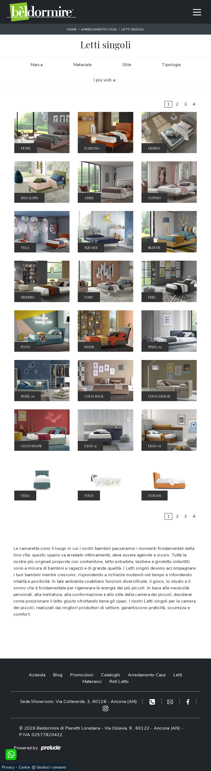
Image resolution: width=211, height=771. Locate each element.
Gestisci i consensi (51, 767)
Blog (57, 675)
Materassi (92, 682)
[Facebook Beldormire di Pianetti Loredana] (188, 702)
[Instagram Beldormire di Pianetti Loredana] (105, 708)
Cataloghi (110, 675)
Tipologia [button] (171, 65)
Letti (177, 675)
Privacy (8, 767)
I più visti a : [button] (106, 80)
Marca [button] (36, 65)
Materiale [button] (82, 65)
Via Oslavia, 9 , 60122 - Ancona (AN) (142, 728)
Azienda (37, 675)
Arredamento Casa (99, 29)
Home (72, 29)
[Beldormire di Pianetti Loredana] (41, 12)
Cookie (24, 767)
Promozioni (81, 675)
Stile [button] (126, 65)
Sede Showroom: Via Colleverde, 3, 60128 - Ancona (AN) (78, 702)
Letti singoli (132, 29)
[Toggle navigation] (197, 12)
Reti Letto (119, 682)
